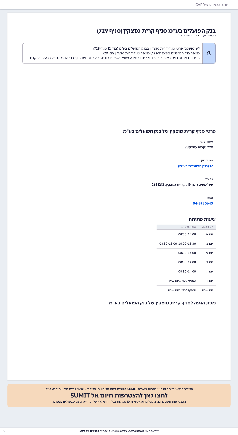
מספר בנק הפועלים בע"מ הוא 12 (176, 53)
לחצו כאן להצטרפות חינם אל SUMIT (119, 395)
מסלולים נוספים (64, 401)
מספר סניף (206, 141)
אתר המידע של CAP (212, 4)
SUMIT (132, 389)
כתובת (209, 179)
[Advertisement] (119, 95)
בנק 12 (112, 48)
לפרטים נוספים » (89, 431)
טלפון (210, 197)
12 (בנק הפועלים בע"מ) (195, 166)
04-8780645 (203, 203)
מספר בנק (207, 160)
